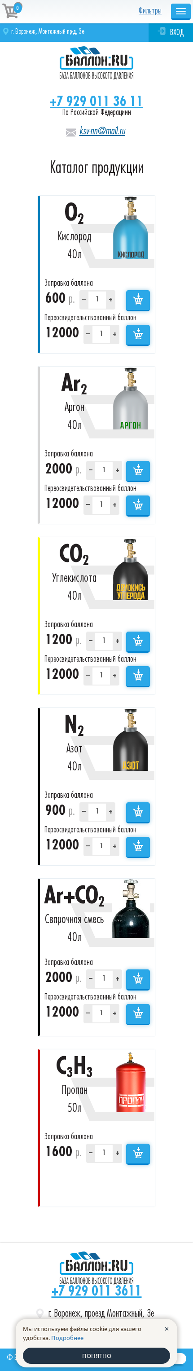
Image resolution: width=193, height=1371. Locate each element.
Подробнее (67, 1338)
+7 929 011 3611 (97, 1292)
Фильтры (150, 11)
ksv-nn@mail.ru (102, 131)
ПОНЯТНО (96, 1356)
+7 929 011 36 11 (96, 102)
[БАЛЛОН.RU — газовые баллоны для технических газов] (96, 63)
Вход (177, 33)
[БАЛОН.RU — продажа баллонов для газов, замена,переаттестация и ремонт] (96, 1268)
